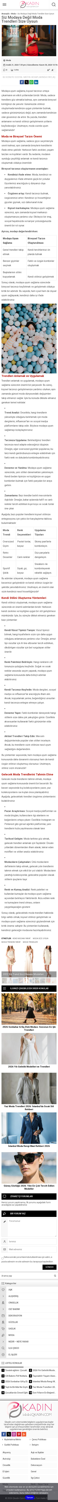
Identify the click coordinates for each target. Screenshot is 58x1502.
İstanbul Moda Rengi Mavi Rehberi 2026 (29, 1146)
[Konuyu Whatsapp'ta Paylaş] (31, 82)
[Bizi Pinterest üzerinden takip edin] (19, 1434)
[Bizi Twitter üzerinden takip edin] (9, 1434)
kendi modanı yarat (22, 938)
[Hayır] (54, 1492)
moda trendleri (30, 942)
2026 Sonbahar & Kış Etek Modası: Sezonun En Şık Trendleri (29, 1028)
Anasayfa (5, 14)
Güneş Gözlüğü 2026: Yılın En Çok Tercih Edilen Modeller (29, 1187)
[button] (4, 981)
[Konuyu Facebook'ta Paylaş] (22, 82)
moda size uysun (40, 938)
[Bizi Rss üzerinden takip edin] (24, 1434)
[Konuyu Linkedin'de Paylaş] (36, 82)
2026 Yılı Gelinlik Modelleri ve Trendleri (29, 1066)
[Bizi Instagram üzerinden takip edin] (14, 1434)
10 (53, 980)
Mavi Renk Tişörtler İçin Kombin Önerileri (25, 974)
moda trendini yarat (11, 942)
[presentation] (5, 959)
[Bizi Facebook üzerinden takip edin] (3, 1434)
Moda (13, 14)
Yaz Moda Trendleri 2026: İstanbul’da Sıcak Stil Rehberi (29, 1108)
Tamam (29, 1497)
